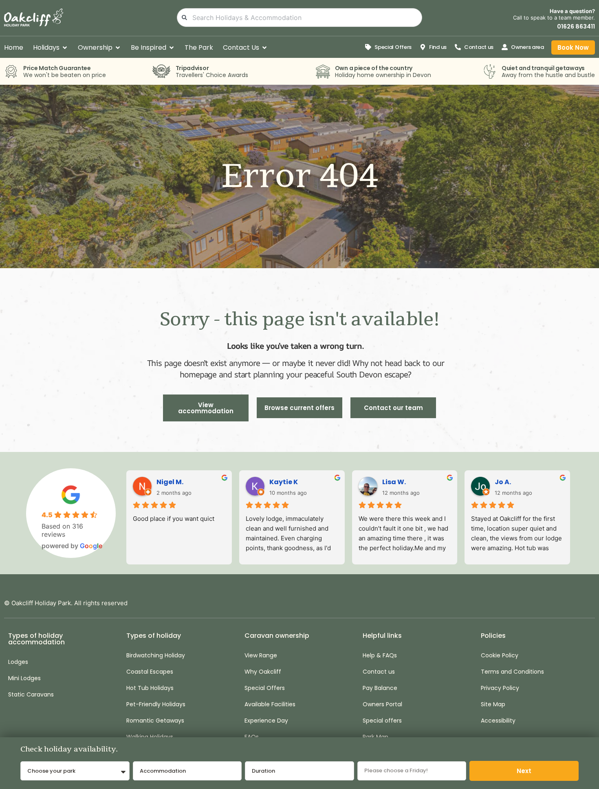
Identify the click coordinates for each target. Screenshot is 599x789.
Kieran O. (510, 482)
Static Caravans (31, 694)
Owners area (527, 47)
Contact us (478, 47)
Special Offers (393, 47)
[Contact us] (458, 47)
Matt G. (282, 482)
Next (524, 771)
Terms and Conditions (512, 672)
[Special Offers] (368, 47)
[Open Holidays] (65, 48)
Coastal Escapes (149, 672)
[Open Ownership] (118, 48)
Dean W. (396, 482)
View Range (260, 655)
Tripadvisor (192, 68)
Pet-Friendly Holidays (155, 704)
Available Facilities (269, 704)
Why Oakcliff (262, 672)
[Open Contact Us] (264, 48)
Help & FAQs (380, 655)
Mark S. (169, 482)
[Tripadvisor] (161, 71)
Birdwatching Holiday (155, 655)
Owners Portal (382, 704)
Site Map (493, 704)
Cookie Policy (499, 655)
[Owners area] (505, 47)
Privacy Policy (500, 688)
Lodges (18, 662)
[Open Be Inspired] (171, 48)
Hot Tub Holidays (150, 688)
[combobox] (300, 17)
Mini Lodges (24, 678)
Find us (438, 47)
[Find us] (423, 47)
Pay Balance (380, 688)
